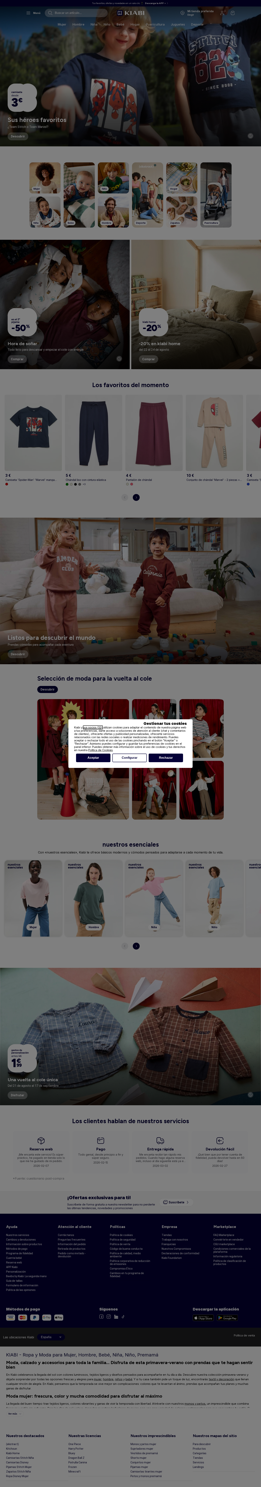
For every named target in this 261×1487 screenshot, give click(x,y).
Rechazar (166, 757)
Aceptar (93, 757)
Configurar (129, 757)
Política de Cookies (100, 750)
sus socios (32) (92, 727)
